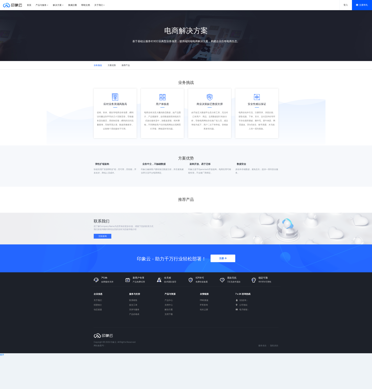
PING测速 (204, 300)
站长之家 (204, 309)
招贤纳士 (98, 305)
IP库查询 (204, 305)
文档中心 (169, 305)
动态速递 (98, 309)
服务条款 (262, 345)
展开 (2, 355)
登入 (346, 5)
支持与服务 (134, 309)
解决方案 (169, 309)
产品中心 (169, 300)
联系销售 (133, 300)
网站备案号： (100, 345)
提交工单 (133, 305)
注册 (222, 258)
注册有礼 (363, 5)
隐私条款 (274, 345)
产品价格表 (134, 314)
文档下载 (169, 314)
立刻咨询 (102, 236)
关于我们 (98, 300)
